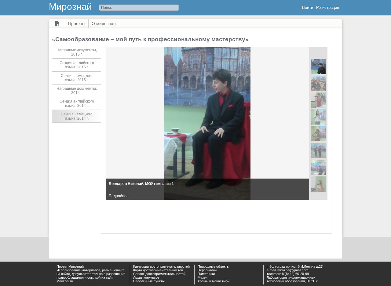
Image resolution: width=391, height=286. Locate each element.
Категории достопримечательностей (161, 266)
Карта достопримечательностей (158, 270)
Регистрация (327, 7)
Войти (307, 7)
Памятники (206, 274)
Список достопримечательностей (159, 274)
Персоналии (207, 270)
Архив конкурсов (146, 277)
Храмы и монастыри (213, 281)
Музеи (202, 277)
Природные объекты (213, 266)
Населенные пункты (149, 281)
